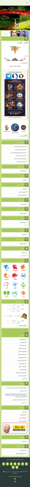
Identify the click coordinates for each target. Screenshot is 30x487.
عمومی (19, 136)
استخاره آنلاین (23, 171)
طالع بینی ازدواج (23, 213)
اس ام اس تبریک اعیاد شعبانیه (20, 146)
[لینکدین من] (13, 467)
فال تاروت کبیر (23, 342)
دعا (11, 66)
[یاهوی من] (26, 464)
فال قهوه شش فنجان (22, 195)
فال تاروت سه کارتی (22, 351)
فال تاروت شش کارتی (22, 360)
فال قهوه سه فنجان (22, 192)
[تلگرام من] (22, 464)
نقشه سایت (10, 476)
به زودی (15, 24)
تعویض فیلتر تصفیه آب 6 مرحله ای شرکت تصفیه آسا (16, 388)
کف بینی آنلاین (23, 204)
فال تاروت (24, 379)
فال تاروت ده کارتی (22, 366)
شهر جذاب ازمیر (23, 391)
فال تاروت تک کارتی (22, 348)
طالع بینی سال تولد (22, 325)
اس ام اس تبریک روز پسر (21, 162)
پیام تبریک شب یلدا (22, 421)
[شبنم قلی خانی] (6, 34)
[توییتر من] (7, 464)
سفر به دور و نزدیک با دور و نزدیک (19, 400)
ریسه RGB (24, 253)
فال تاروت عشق (23, 370)
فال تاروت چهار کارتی (22, 354)
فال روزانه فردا (23, 450)
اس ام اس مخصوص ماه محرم (20, 149)
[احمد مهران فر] (24, 34)
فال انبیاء (24, 180)
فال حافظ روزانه (23, 415)
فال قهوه (24, 189)
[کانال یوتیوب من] (16, 467)
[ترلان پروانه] (15, 34)
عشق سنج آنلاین (23, 243)
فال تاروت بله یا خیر (22, 376)
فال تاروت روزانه (23, 339)
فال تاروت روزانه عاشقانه (21, 373)
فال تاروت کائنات (22, 345)
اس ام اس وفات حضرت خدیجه (20, 159)
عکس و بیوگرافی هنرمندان (21, 453)
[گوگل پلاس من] (3, 464)
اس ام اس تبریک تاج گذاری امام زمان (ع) (18, 153)
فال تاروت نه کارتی (22, 363)
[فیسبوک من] (18, 464)
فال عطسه (24, 441)
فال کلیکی (24, 234)
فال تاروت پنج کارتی (22, 357)
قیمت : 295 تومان (15, 331)
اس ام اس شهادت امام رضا (21, 155)
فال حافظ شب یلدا (22, 418)
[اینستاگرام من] (15, 464)
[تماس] (11, 464)
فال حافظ (24, 412)
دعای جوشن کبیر (23, 222)
